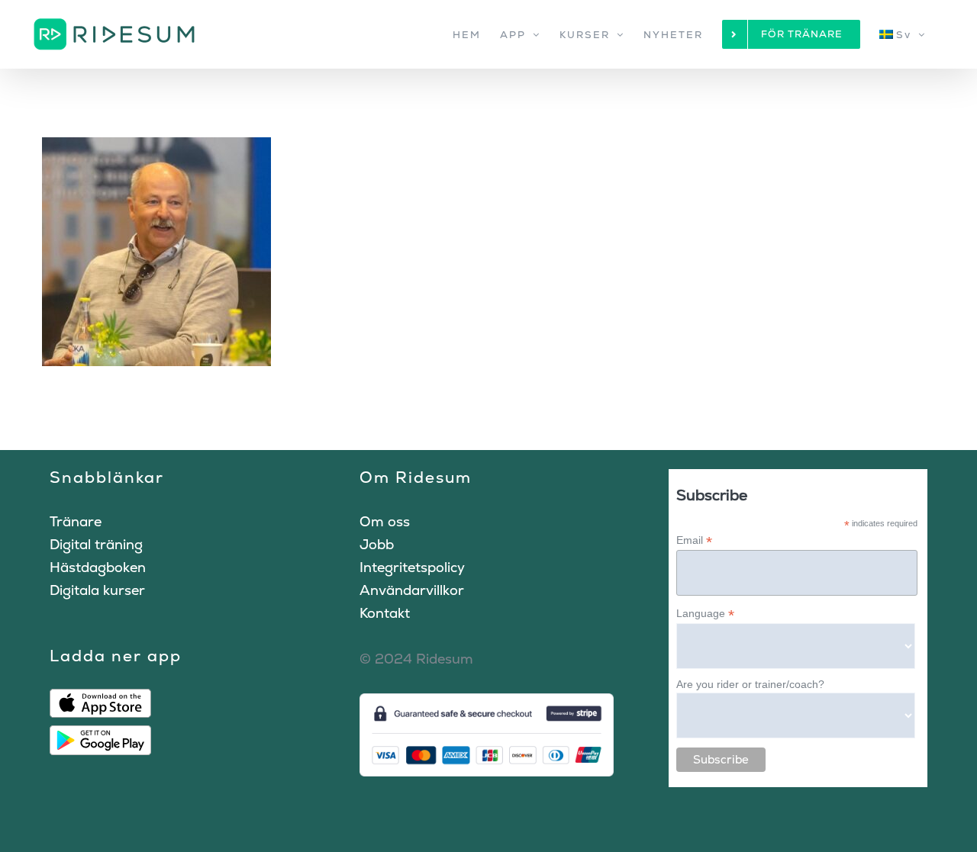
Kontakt (385, 613)
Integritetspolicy (412, 567)
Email (694, 540)
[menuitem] (902, 34)
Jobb (377, 544)
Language (705, 613)
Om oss (385, 521)
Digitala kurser (97, 590)
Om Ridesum (416, 477)
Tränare (76, 521)
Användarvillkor (412, 590)
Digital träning (96, 544)
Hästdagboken (98, 567)
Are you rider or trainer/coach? (750, 684)
